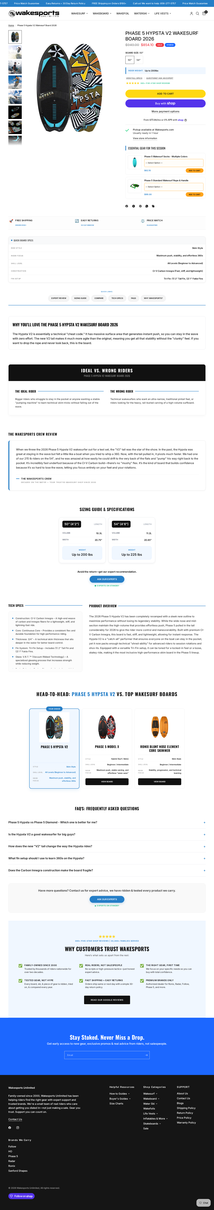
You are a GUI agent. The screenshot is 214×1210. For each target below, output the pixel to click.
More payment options (166, 111)
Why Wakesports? (153, 298)
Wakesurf (78, 13)
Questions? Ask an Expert (159, 78)
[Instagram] (20, 1127)
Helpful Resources (122, 1087)
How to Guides (118, 1093)
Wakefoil (122, 13)
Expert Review (58, 298)
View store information (145, 138)
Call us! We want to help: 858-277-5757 (137, 3)
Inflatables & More (154, 1118)
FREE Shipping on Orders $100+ (91, 3)
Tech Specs (117, 298)
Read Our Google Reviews (107, 1000)
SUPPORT (183, 1087)
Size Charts (116, 1103)
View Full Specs (134, 78)
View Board (107, 781)
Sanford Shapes (17, 1170)
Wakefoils (149, 1108)
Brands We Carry (19, 1140)
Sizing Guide (80, 298)
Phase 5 (13, 1156)
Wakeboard (101, 13)
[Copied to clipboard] (154, 206)
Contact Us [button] (15, 1119)
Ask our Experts (107, 579)
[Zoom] (108, 37)
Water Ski (149, 1103)
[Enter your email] (146, 1055)
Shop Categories (154, 1087)
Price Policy (184, 1117)
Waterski (140, 13)
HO (10, 1151)
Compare (98, 298)
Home (11, 25)
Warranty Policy (186, 1122)
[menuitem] (79, 13)
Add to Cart (194, 171)
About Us (182, 1093)
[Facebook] (127, 206)
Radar (11, 1161)
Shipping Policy (186, 1108)
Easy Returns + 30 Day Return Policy (48, 3)
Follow (12, 1146)
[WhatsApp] (147, 206)
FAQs (133, 298)
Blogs (180, 1103)
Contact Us (183, 1098)
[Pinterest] (141, 206)
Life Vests (161, 13)
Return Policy (185, 1112)
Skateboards (150, 1123)
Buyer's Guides (119, 1098)
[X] (134, 206)
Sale (145, 1128)
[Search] (197, 13)
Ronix (11, 1165)
